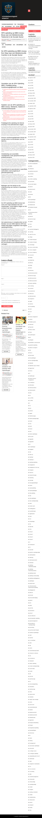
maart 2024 (31, 152)
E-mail (2, 284)
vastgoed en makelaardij (34, 763)
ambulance (31, 168)
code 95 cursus (32, 234)
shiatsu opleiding (32, 663)
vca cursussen (32, 768)
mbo (3, 26)
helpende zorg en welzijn (34, 365)
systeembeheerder (33, 707)
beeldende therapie (33, 207)
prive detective (32, 615)
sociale (30, 671)
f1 (29, 314)
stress (30, 691)
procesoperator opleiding (34, 618)
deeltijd (30, 257)
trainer (30, 738)
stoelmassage (32, 689)
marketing (31, 477)
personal (31, 595)
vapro (30, 761)
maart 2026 (31, 90)
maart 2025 (31, 121)
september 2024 (32, 136)
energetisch (31, 298)
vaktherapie (31, 758)
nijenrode (31, 526)
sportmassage (32, 678)
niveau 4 (31, 539)
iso (30, 395)
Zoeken (31, 24)
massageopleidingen (33, 482)
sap (30, 645)
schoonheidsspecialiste (34, 650)
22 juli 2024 (19, 336)
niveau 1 (31, 531)
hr (29, 373)
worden (30, 807)
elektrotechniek (32, 296)
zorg (30, 810)
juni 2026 (31, 82)
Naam (2, 278)
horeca (30, 370)
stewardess (31, 686)
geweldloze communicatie (34, 342)
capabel (31, 221)
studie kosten (32, 694)
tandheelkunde (32, 717)
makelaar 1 (31, 459)
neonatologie (32, 521)
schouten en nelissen (33, 653)
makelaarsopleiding (33, 462)
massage (31, 480)
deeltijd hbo (31, 260)
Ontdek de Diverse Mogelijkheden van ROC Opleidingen (7, 328)
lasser (30, 426)
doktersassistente (33, 280)
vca (30, 766)
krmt (30, 423)
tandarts (31, 709)
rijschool (31, 637)
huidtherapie (31, 375)
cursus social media (33, 247)
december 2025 (32, 98)
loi (29, 444)
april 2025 (31, 118)
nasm (30, 516)
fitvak (30, 332)
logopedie (31, 439)
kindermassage (32, 415)
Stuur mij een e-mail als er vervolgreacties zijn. (11, 300)
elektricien (31, 293)
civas (30, 224)
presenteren (31, 610)
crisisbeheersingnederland (16, 39)
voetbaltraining (32, 797)
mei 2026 (31, 85)
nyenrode (31, 549)
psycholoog (31, 627)
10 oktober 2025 (6, 39)
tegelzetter (31, 720)
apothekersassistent (33, 171)
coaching (31, 231)
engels (30, 301)
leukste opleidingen (33, 433)
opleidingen (31, 580)
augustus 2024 (32, 139)
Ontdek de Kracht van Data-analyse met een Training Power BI (33, 58)
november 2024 (32, 131)
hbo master (31, 355)
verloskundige (32, 781)
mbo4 (30, 503)
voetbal (30, 794)
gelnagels (31, 339)
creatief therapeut (33, 239)
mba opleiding (32, 493)
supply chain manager (33, 699)
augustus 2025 (32, 108)
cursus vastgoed (32, 249)
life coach (31, 436)
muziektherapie (32, 511)
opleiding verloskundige (34, 575)
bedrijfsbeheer (32, 202)
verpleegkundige (32, 784)
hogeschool (31, 368)
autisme (31, 186)
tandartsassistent (32, 712)
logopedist (31, 441)
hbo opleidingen (21, 24)
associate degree (32, 184)
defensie (31, 262)
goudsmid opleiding (33, 345)
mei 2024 (31, 147)
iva (30, 405)
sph (14, 26)
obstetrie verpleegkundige (34, 552)
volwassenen (32, 799)
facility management (33, 316)
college (30, 236)
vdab (30, 774)
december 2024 (32, 129)
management (32, 464)
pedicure (31, 592)
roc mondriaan (32, 640)
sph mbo (17, 26)
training (30, 740)
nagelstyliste (32, 513)
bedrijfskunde (32, 204)
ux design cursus (32, 750)
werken (30, 802)
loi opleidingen (32, 446)
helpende (31, 363)
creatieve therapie (33, 242)
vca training (31, 771)
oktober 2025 (32, 103)
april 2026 (31, 87)
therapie (31, 725)
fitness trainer (32, 329)
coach (30, 226)
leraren (30, 428)
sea (30, 655)
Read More (7, 352)
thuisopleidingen (32, 730)
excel (30, 311)
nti (29, 547)
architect (31, 176)
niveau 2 (31, 534)
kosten (30, 421)
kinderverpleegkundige (34, 418)
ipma (30, 392)
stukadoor (31, 696)
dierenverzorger (32, 275)
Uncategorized (32, 743)
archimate (31, 173)
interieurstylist (32, 390)
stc (30, 681)
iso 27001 (31, 397)
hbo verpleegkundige (33, 360)
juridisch (31, 410)
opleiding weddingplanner (34, 578)
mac (30, 451)
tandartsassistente (33, 714)
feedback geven (32, 321)
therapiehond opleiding (34, 727)
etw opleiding (32, 306)
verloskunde (31, 779)
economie (31, 288)
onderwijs (31, 557)
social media (32, 668)
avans (30, 191)
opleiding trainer (32, 573)
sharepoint (31, 660)
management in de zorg (34, 467)
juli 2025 (31, 111)
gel (30, 337)
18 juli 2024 (6, 334)
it (29, 403)
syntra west (31, 704)
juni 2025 (31, 113)
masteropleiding (32, 487)
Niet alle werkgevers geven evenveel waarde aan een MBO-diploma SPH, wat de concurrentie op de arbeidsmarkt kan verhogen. (13, 119)
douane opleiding (32, 283)
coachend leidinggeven (34, 229)
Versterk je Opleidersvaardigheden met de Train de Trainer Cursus (34, 63)
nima (30, 529)
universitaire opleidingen (34, 745)
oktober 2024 (32, 134)
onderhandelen (32, 554)
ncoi (30, 518)
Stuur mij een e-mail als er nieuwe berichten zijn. (11, 302)
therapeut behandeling (33, 722)
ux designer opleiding (33, 753)
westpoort (31, 804)
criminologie (31, 244)
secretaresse (32, 658)
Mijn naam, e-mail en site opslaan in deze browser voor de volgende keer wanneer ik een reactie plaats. (13, 294)
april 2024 (31, 149)
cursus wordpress (33, 252)
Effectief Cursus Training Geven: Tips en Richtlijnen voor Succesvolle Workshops (34, 52)
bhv (30, 209)
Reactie (3, 264)
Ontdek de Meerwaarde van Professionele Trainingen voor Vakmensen (34, 40)
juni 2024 (31, 144)
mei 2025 (31, 116)
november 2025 (32, 100)
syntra (30, 702)
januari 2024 (31, 157)
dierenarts (31, 270)
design (30, 265)
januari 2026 (31, 95)
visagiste (31, 789)
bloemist (31, 216)
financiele (31, 327)
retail (30, 635)
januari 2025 (31, 126)
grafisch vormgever (33, 347)
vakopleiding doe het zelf (34, 756)
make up (31, 454)
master (30, 485)
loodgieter (31, 449)
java (30, 408)
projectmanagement (33, 620)
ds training (31, 285)
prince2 (30, 613)
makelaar (31, 457)
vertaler (31, 786)
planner (30, 600)
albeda (30, 166)
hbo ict (30, 352)
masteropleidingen (33, 490)
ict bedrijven (31, 382)
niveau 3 (31, 536)
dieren (30, 267)
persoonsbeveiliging (33, 597)
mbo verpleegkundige (33, 500)
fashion (30, 319)
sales (30, 642)
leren (30, 431)
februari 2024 (32, 154)
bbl (30, 196)
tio (29, 735)
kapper (30, 413)
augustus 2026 (32, 77)
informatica (31, 385)
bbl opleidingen (32, 199)
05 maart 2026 (6, 372)
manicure (31, 472)
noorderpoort (32, 544)
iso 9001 (31, 400)
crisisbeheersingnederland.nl (7, 24)
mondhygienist (32, 508)
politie (30, 605)
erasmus (31, 303)
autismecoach (32, 189)
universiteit (31, 748)
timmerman (31, 732)
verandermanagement (33, 776)
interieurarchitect (32, 387)
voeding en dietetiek (33, 792)
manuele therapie (32, 475)
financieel (31, 324)
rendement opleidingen (34, 632)
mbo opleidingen (8, 26)
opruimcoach (32, 583)
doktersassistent (32, 278)
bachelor (31, 194)
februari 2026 (32, 93)
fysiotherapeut (32, 334)
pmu (30, 602)
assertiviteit (31, 181)
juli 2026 (31, 80)
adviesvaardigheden (33, 163)
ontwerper (31, 562)
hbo (15, 24)
